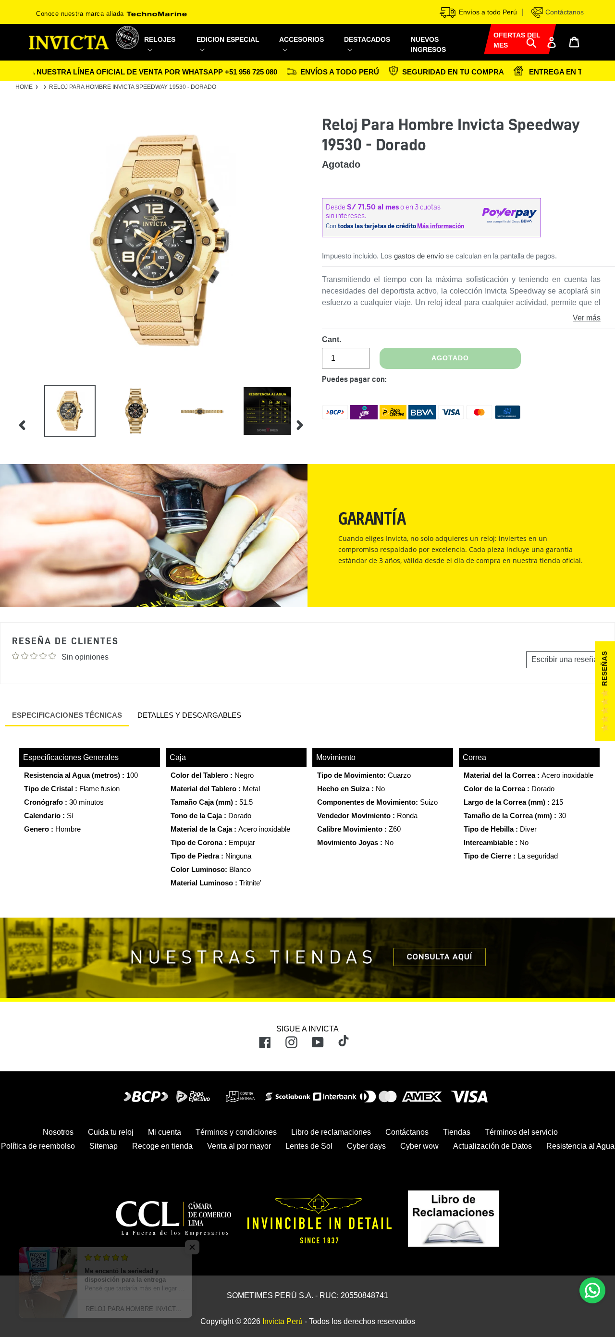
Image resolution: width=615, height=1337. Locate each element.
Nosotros (58, 1132)
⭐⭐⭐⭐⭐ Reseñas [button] (604, 692)
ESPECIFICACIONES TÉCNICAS (67, 715)
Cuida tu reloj (111, 1132)
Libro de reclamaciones (331, 1132)
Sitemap (103, 1146)
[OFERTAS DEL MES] (484, 38)
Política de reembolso (38, 1146)
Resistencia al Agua (580, 1146)
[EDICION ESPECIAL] (232, 49)
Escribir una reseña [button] (564, 659)
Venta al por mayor (239, 1146)
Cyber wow (419, 1146)
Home (24, 87)
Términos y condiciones (236, 1132)
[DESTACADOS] (371, 49)
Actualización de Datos (492, 1146)
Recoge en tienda (162, 1146)
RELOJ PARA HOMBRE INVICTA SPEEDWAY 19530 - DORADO (132, 87)
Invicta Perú (282, 1321)
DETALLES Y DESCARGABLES (189, 715)
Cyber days (366, 1146)
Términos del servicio (521, 1132)
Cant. (331, 339)
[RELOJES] (164, 49)
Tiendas (456, 1132)
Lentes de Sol (308, 1146)
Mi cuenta (164, 1132)
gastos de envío (419, 256)
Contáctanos (563, 12)
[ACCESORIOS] (305, 49)
